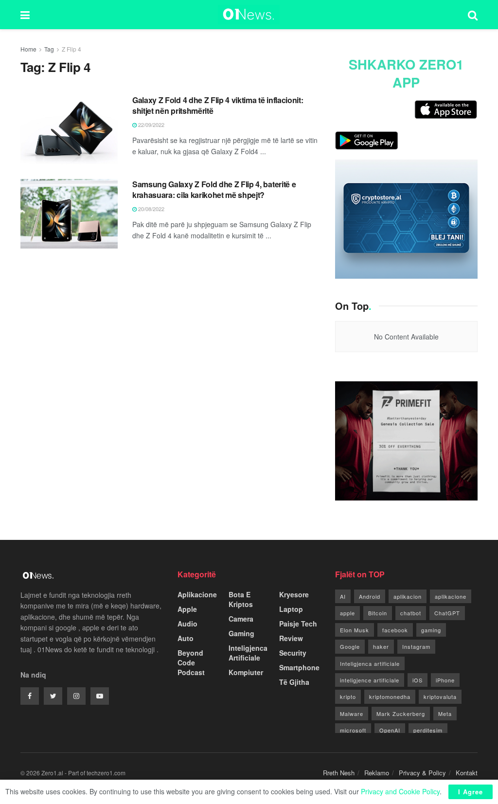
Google (350, 646)
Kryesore (294, 594)
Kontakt (467, 772)
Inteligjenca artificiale (370, 663)
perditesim (428, 730)
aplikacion (407, 596)
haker (381, 646)
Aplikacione (197, 594)
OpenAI (389, 730)
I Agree (470, 791)
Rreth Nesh (339, 772)
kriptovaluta (440, 696)
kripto (348, 696)
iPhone (445, 680)
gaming (431, 630)
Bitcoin (377, 613)
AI (343, 596)
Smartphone (299, 667)
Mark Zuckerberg (400, 713)
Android (369, 596)
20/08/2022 (150, 209)
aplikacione (450, 596)
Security (292, 653)
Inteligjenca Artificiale (248, 652)
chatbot (410, 613)
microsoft (353, 730)
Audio (187, 623)
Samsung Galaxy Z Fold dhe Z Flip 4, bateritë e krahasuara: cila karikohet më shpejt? (214, 189)
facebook (395, 630)
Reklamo (376, 772)
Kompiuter (246, 672)
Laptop (291, 609)
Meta (445, 713)
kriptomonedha (389, 696)
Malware (351, 713)
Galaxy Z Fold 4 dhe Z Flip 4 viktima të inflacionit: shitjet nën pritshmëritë (217, 105)
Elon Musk (354, 630)
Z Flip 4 (71, 49)
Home (28, 49)
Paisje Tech (298, 623)
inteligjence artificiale (369, 680)
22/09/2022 (150, 124)
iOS (417, 680)
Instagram (416, 646)
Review (291, 638)
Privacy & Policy (422, 772)
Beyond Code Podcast (191, 662)
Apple (187, 609)
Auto (186, 638)
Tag (49, 49)
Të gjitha (294, 682)
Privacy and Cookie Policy (400, 791)
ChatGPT (447, 613)
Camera (241, 619)
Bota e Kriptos (241, 599)
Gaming (241, 633)
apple (347, 613)
